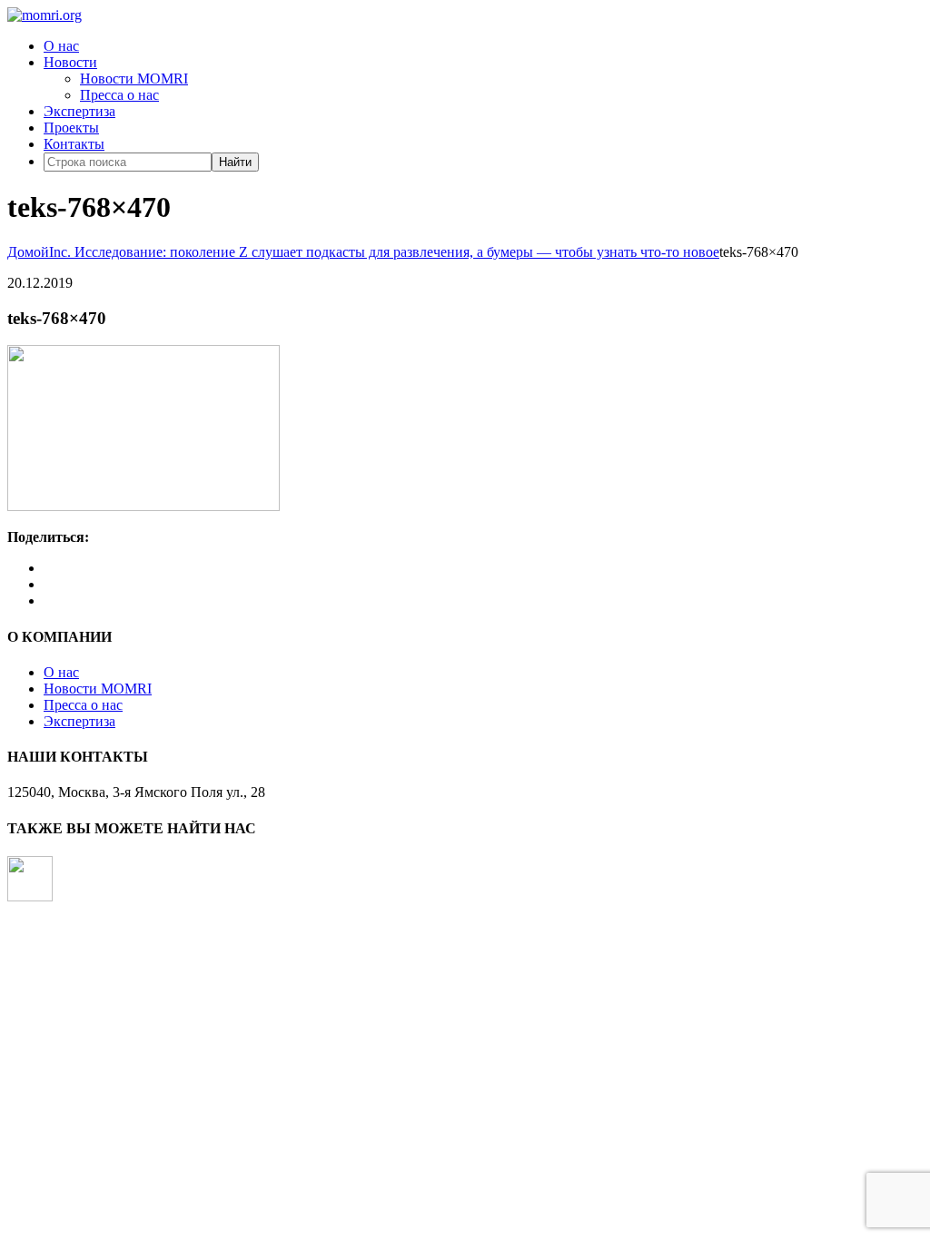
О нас (61, 46)
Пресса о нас (119, 95)
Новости (70, 62)
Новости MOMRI (134, 78)
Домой (28, 252)
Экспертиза (79, 111)
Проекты (71, 127)
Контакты (74, 144)
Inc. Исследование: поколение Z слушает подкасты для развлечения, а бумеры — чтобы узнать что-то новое (384, 252)
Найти (235, 162)
